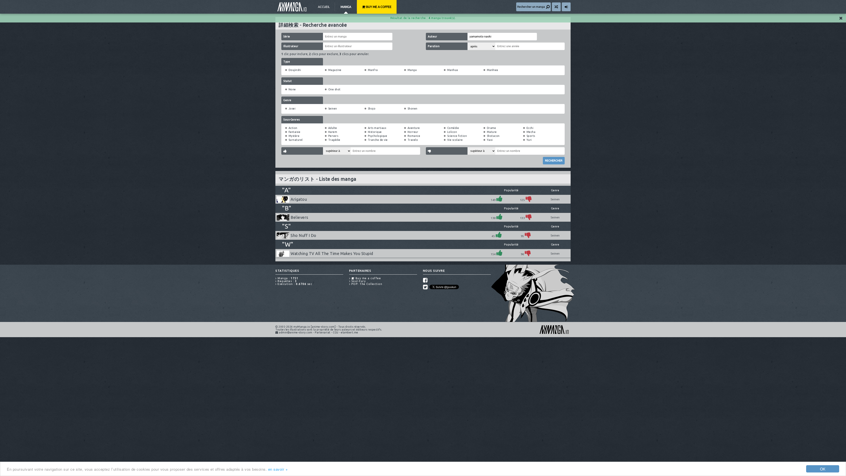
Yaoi (490, 139)
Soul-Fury (358, 281)
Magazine (334, 70)
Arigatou (299, 199)
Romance (414, 135)
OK (823, 469)
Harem (332, 131)
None (292, 89)
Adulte (332, 127)
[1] (499, 199)
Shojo (372, 108)
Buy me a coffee (378, 7)
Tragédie (334, 139)
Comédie (453, 127)
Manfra (373, 70)
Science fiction (457, 135)
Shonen (412, 108)
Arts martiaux (377, 127)
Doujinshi (295, 70)
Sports (531, 135)
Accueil (324, 7)
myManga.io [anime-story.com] (291, 6)
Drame (491, 127)
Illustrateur (290, 46)
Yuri (529, 139)
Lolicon (452, 131)
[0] (529, 199)
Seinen (332, 108)
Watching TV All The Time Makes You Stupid (332, 253)
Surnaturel (296, 139)
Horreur (413, 131)
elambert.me (349, 332)
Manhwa (492, 70)
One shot (334, 89)
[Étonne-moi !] (556, 6)
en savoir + (278, 469)
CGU (335, 332)
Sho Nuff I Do (303, 235)
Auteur (432, 36)
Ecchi (530, 127)
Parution (434, 46)
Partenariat (322, 332)
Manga (346, 7)
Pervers (333, 135)
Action (293, 127)
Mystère (294, 135)
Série (286, 36)
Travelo (413, 139)
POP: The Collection (366, 284)
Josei (292, 108)
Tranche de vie (378, 139)
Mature (492, 131)
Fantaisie (295, 131)
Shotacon (493, 135)
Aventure (414, 127)
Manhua (452, 70)
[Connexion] (566, 6)
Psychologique (377, 135)
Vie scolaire (455, 139)
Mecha (531, 131)
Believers (299, 217)
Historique (375, 131)
